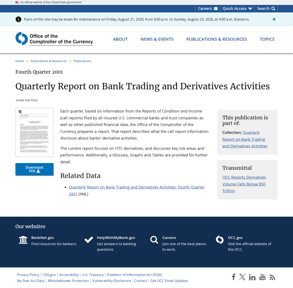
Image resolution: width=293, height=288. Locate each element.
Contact (140, 280)
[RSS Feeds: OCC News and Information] (272, 278)
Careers (205, 8)
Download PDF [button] (34, 169)
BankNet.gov (42, 237)
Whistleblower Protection (68, 280)
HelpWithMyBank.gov (116, 237)
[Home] (91, 240)
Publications (82, 61)
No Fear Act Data (30, 280)
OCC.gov (235, 237)
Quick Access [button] (235, 8)
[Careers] (156, 240)
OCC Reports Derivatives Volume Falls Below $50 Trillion (244, 184)
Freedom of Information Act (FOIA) (134, 274)
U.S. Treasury (93, 274)
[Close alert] (274, 19)
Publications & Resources (49, 61)
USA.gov (49, 274)
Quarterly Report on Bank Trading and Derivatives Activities (244, 139)
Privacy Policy (28, 274)
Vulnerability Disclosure (111, 280)
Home (19, 61)
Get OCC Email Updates (169, 280)
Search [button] (263, 8)
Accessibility (69, 274)
